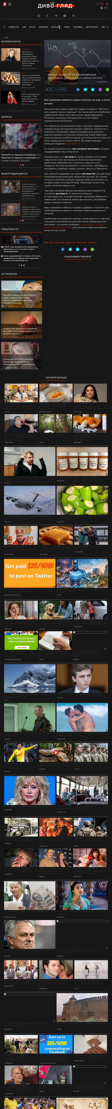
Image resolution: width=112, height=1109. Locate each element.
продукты (82, 243)
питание (92, 243)
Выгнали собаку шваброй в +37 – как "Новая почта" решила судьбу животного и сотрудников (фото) (31, 211)
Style (32, 27)
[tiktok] (47, 15)
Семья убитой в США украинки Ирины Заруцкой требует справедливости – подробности (19, 364)
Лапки (55, 27)
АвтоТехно (92, 27)
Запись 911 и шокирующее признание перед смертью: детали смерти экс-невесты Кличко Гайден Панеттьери (30, 59)
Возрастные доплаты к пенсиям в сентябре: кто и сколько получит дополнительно (19, 333)
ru (102, 4)
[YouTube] (65, 15)
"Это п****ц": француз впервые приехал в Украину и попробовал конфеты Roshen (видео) (20, 158)
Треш (67, 27)
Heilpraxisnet (72, 143)
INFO (104, 27)
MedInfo (43, 27)
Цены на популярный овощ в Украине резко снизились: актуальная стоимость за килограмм (31, 80)
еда (51, 243)
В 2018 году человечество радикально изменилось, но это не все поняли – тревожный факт (20, 251)
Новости (14, 27)
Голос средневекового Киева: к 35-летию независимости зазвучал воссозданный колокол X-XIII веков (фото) (22, 260)
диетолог (71, 243)
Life (24, 27)
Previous (4, 27)
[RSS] (73, 15)
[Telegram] (56, 15)
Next (107, 27)
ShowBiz (78, 27)
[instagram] (38, 15)
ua (97, 4)
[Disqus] (77, 291)
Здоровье (59, 243)
